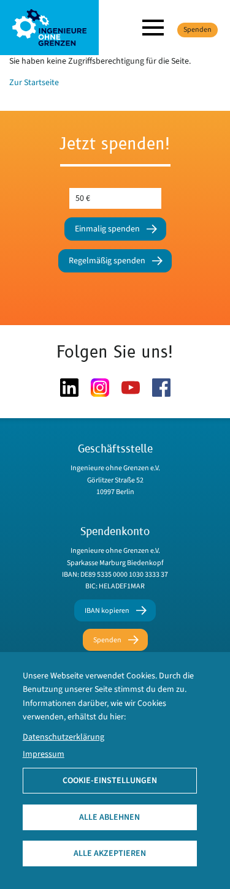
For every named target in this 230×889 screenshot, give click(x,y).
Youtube (130, 387)
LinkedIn (69, 387)
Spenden (197, 29)
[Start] (49, 27)
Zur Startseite (34, 83)
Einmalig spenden (107, 229)
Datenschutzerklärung (63, 737)
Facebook (161, 387)
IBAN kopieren (107, 611)
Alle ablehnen (109, 817)
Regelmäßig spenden (107, 261)
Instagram (100, 387)
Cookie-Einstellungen (110, 781)
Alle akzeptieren (110, 853)
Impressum (43, 754)
